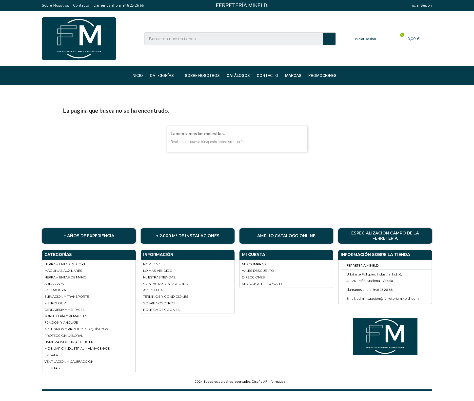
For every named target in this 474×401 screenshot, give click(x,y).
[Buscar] (329, 39)
